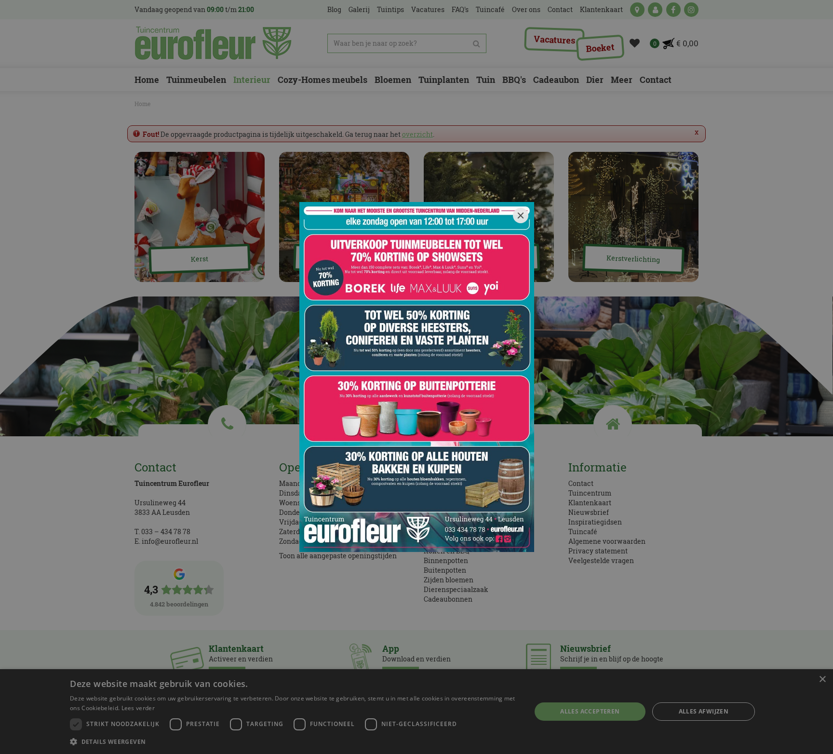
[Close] (520, 215)
